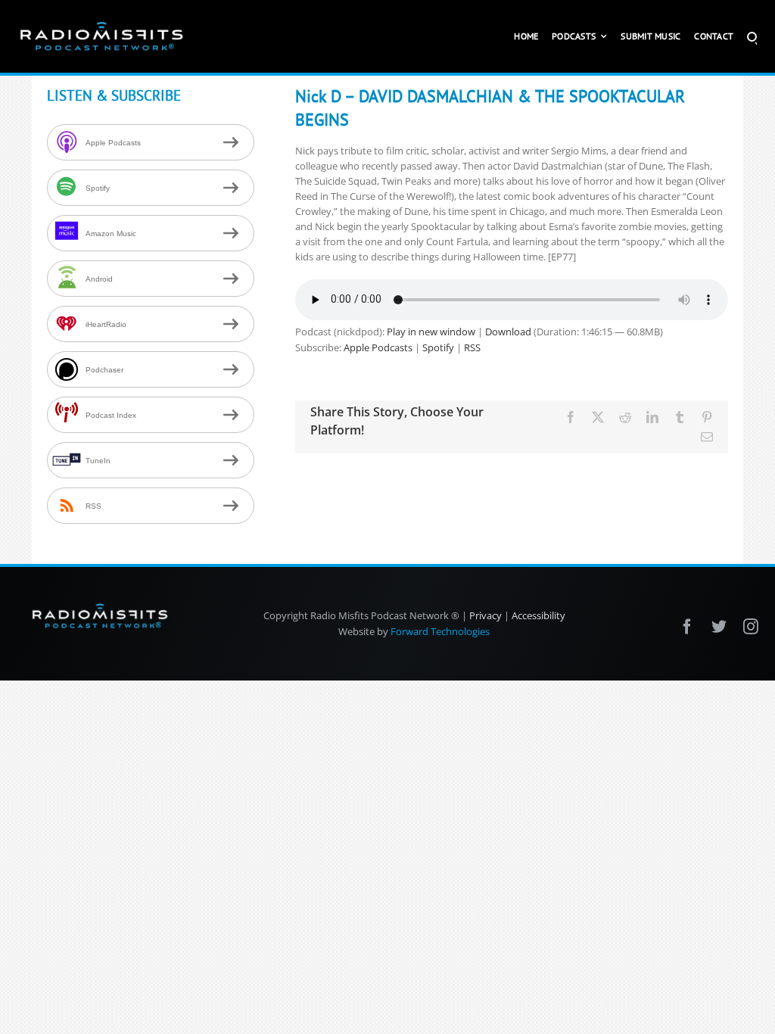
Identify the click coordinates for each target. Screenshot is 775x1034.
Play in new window (431, 331)
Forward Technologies (440, 631)
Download (508, 331)
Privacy (485, 615)
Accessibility (538, 615)
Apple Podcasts (378, 347)
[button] (752, 36)
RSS (472, 347)
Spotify (438, 347)
